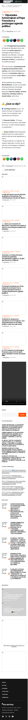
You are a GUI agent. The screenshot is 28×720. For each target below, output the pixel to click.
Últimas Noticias (6, 12)
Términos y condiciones (7, 710)
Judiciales (12, 251)
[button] (2, 2)
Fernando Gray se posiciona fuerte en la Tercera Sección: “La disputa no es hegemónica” (13, 477)
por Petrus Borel (7, 600)
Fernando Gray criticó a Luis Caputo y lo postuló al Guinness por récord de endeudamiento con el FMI (14, 482)
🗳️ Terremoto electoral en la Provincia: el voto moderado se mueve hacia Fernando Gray (14, 471)
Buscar (4, 410)
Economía (6, 593)
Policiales (12, 191)
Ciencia (4, 682)
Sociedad (17, 191)
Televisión (5, 694)
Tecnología (5, 691)
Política (11, 11)
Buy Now (16, 710)
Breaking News (5, 11)
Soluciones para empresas (8, 712)
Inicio (3, 5)
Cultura (4, 685)
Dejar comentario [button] (10, 169)
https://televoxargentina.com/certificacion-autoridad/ (14, 646)
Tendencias (16, 11)
